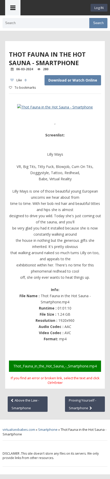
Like (21, 80)
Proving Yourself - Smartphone (82, 404)
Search (98, 23)
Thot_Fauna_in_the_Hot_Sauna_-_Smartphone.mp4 (55, 366)
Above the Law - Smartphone (25, 404)
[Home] (55, 7)
